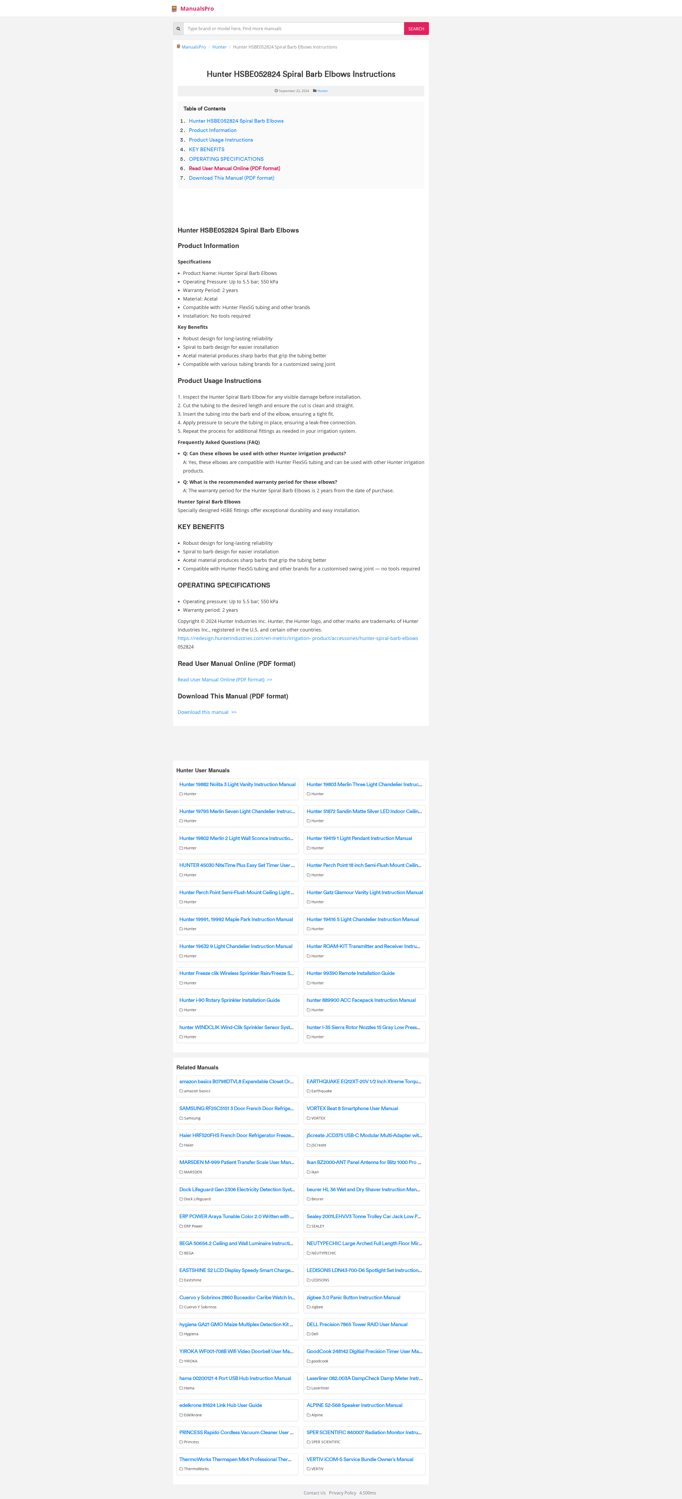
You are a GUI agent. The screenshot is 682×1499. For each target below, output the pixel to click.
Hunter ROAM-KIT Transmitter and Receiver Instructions (368, 946)
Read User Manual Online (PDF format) (234, 168)
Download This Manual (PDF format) (231, 178)
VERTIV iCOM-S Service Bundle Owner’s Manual (360, 1459)
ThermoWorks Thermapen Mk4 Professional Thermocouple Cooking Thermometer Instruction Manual (291, 1459)
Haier (188, 1145)
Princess (191, 1441)
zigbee (316, 1306)
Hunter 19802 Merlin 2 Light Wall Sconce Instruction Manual (244, 838)
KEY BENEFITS (207, 149)
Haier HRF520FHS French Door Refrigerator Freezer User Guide (248, 1135)
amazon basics (196, 1090)
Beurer (317, 1198)
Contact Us (315, 1493)
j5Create (318, 1145)
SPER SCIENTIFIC (325, 1441)
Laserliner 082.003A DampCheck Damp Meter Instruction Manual (379, 1378)
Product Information (213, 130)
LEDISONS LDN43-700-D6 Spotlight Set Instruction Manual (371, 1270)
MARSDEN (192, 1171)
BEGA (188, 1253)
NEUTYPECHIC (323, 1253)
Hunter (219, 47)
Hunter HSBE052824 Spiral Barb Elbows (236, 121)
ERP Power (193, 1226)
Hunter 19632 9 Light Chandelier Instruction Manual (235, 946)
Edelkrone (192, 1414)
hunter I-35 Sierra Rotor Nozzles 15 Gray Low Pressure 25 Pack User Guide (387, 1027)
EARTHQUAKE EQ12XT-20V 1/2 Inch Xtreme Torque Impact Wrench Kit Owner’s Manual (403, 1081)
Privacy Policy (342, 1493)
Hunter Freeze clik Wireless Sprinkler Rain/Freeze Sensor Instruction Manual (262, 973)
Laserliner (319, 1387)
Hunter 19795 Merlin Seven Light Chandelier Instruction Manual (248, 811)
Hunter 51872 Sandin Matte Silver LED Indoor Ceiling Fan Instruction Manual (389, 811)
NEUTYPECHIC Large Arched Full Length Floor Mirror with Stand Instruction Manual (399, 1243)
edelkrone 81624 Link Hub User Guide (220, 1405)
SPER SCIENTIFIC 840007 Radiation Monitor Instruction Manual (377, 1432)
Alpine (316, 1414)
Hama (188, 1387)
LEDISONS (319, 1279)
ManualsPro (197, 8)
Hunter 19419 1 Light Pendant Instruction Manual (359, 838)
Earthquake (321, 1090)
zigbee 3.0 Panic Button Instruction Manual (353, 1297)
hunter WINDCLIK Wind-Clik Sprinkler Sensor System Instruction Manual (259, 1027)
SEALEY (317, 1226)
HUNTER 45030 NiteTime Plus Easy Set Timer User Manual (243, 865)
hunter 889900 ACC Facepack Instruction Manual (361, 1000)
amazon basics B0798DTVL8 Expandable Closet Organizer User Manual (257, 1081)
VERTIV (316, 1468)
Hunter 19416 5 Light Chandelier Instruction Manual (363, 919)
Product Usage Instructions (221, 140)
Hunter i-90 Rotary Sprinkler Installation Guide (229, 1000)
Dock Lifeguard (197, 1198)
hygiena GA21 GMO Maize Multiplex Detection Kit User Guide (246, 1324)
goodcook (319, 1361)
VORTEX (317, 1118)
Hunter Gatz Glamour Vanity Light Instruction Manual (365, 892)
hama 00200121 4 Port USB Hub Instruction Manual (235, 1378)
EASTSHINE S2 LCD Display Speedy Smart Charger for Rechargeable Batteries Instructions (278, 1270)
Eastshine (192, 1279)
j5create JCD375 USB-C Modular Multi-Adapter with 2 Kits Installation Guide (390, 1135)
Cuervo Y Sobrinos (200, 1306)
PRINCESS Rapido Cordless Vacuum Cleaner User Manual (243, 1432)
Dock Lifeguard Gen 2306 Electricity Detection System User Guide (251, 1189)
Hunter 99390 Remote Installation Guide (351, 973)
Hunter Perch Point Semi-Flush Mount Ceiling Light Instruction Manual (255, 892)
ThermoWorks (196, 1468)
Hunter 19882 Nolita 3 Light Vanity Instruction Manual (237, 784)
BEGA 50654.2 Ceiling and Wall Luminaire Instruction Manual (246, 1243)
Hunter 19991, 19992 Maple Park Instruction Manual (236, 919)
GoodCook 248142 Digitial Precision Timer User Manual (367, 1351)
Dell (314, 1333)
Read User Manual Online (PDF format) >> (225, 679)
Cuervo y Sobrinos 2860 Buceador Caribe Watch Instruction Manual (254, 1297)
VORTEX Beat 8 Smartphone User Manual (352, 1108)
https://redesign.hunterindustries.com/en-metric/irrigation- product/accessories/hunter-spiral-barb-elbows (298, 638)
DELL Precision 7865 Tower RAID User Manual (357, 1324)
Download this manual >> (207, 712)
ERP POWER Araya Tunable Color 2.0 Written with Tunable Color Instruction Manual (271, 1216)
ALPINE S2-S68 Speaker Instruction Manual (354, 1405)
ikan (314, 1171)
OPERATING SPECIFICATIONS (226, 159)
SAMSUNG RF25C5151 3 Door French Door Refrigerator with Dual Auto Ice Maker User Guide (281, 1108)
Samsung (192, 1118)
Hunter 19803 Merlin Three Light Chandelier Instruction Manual (376, 784)
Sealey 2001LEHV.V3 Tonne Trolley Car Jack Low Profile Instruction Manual (389, 1216)
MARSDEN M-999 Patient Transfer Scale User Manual (238, 1162)
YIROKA (190, 1361)
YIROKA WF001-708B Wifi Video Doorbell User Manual (239, 1351)
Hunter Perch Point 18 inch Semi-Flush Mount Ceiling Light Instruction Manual (391, 865)
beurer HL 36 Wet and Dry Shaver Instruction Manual (365, 1189)
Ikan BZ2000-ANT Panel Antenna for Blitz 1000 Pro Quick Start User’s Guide (389, 1162)
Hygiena (190, 1333)
